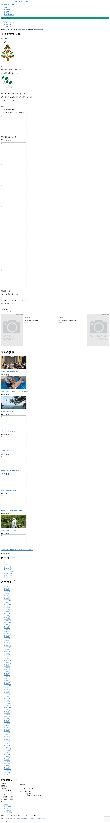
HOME (6, 805)
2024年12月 (7, 619)
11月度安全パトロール (31, 320)
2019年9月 (7, 709)
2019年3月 (7, 720)
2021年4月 (7, 675)
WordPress (10, 818)
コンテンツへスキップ (7, 1)
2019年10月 (7, 707)
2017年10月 (7, 751)
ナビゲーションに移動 (22, 1)
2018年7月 (7, 734)
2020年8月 (7, 689)
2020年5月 (7, 695)
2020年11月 (7, 684)
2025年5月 (7, 611)
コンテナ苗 (7, 570)
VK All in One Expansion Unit (36, 818)
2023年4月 (7, 644)
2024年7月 (7, 628)
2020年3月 (7, 698)
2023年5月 (7, 642)
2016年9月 (7, 774)
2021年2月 (7, 678)
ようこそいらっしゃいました (67, 320)
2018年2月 (7, 743)
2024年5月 (7, 629)
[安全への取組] (26, 345)
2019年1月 (7, 723)
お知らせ (7, 577)
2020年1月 (7, 702)
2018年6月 (7, 736)
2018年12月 (7, 725)
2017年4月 (7, 761)
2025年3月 (7, 613)
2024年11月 (7, 620)
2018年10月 (7, 729)
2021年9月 (7, 666)
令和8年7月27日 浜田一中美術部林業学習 (12, 510)
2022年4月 (7, 657)
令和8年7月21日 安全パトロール (10, 530)
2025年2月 (7, 615)
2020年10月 (7, 685)
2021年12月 (7, 660)
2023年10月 (7, 635)
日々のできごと (38, 29)
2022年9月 (7, 647)
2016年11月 (7, 770)
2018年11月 (7, 727)
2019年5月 (7, 716)
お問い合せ (7, 806)
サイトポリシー (9, 812)
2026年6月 (7, 590)
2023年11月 (7, 633)
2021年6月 (7, 671)
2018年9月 (7, 731)
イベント (7, 562)
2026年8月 (7, 586)
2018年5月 (7, 738)
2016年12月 (7, 769)
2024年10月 (7, 622)
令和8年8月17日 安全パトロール (10, 431)
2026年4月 (7, 593)
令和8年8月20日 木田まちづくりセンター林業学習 (14, 391)
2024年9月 (7, 624)
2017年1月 (7, 767)
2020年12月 (7, 682)
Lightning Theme (21, 818)
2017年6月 (7, 758)
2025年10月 (7, 604)
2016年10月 (7, 772)
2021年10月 (7, 664)
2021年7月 (7, 669)
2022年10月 (7, 646)
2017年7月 (7, 756)
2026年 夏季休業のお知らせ (8, 490)
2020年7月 (7, 691)
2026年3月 (7, 595)
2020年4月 (7, 696)
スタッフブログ (9, 575)
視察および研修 (9, 573)
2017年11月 (7, 749)
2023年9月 (7, 637)
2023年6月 (7, 640)
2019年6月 (7, 714)
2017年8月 (7, 754)
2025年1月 (7, 617)
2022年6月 (7, 653)
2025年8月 (7, 606)
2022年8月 (7, 649)
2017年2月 (7, 765)
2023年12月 (7, 631)
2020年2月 (7, 700)
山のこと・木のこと (10, 571)
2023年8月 (7, 638)
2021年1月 (7, 680)
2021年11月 (7, 662)
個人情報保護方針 (9, 810)
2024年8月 (7, 626)
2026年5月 (7, 591)
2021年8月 (7, 667)
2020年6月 (7, 693)
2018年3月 (7, 742)
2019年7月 (7, 713)
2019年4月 (7, 718)
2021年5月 (7, 673)
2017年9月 (7, 752)
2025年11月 (7, 602)
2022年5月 (7, 655)
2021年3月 (7, 676)
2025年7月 (7, 608)
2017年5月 (7, 760)
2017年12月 (7, 747)
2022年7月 (7, 651)
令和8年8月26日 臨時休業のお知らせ (11, 470)
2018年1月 (7, 745)
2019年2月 (7, 722)
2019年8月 (7, 711)
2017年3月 (7, 763)
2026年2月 (7, 597)
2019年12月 (7, 704)
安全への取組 (8, 568)
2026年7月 (7, 588)
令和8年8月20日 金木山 (7, 411)
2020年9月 (7, 687)
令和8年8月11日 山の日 (7, 451)
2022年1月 (7, 658)
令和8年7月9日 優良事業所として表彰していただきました (17, 550)
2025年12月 (7, 600)
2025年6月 (7, 610)
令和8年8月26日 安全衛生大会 (9, 371)
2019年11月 (7, 705)
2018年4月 (7, 740)
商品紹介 (7, 564)
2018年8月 (7, 732)
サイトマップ (8, 808)
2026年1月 (7, 599)
